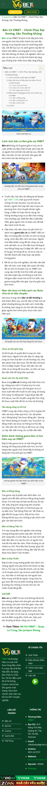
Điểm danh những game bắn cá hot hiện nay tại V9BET (25, 94)
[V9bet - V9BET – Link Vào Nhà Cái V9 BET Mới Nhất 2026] (23, 4)
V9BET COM (12, 199)
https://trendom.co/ (37, 759)
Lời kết (11, 105)
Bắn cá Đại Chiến (19, 103)
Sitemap (32, 768)
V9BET (31, 720)
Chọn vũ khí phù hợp (20, 85)
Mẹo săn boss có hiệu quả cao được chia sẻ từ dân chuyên (25, 81)
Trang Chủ (7, 17)
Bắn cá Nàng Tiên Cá (20, 100)
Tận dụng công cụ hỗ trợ (21, 90)
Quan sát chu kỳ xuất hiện (21, 88)
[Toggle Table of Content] (39, 68)
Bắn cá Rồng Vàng (19, 98)
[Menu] (3, 4)
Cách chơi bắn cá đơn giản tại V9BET (22, 77)
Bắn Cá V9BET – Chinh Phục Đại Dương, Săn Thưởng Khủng (23, 73)
